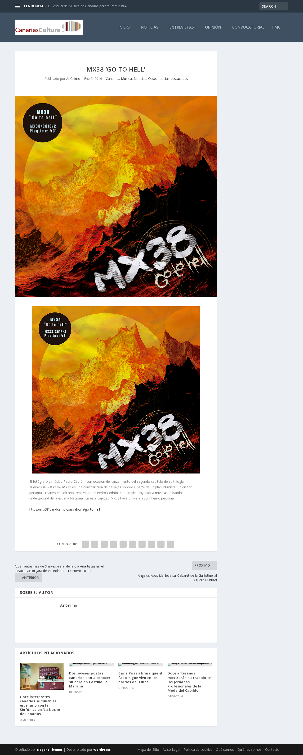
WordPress (102, 749)
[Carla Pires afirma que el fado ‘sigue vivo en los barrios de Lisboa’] (140, 664)
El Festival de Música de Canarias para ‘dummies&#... (88, 6)
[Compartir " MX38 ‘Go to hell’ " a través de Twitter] (94, 544)
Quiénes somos (249, 749)
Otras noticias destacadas (168, 78)
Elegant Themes (49, 749)
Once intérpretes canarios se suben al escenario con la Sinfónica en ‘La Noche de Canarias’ (40, 705)
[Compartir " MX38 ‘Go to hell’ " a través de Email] (161, 544)
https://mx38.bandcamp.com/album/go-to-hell (64, 509)
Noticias (149, 27)
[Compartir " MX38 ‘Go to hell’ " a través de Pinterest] (123, 544)
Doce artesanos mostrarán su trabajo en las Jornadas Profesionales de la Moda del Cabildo (190, 682)
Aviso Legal (171, 749)
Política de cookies (198, 749)
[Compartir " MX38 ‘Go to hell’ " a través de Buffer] (142, 544)
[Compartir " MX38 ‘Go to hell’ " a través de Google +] (104, 544)
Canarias (112, 78)
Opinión (213, 27)
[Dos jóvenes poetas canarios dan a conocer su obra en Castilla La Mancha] (91, 664)
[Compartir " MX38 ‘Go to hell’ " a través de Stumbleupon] (151, 544)
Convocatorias (248, 27)
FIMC (276, 27)
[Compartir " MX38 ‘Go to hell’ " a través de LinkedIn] (132, 544)
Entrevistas (181, 27)
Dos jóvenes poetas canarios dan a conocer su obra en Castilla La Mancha (89, 679)
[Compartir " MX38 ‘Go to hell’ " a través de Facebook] (85, 544)
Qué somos (225, 749)
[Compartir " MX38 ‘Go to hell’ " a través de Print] (170, 544)
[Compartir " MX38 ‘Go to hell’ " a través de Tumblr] (113, 544)
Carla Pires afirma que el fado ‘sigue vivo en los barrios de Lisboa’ (140, 677)
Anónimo (73, 78)
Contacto (272, 749)
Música (126, 78)
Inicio (124, 27)
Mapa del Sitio (148, 749)
